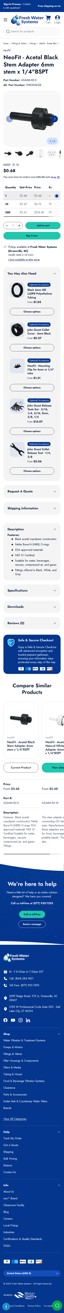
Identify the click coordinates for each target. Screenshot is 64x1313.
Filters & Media (12, 1067)
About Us (8, 1192)
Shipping (8, 1152)
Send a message (32, 924)
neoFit (6, 50)
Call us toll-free (32, 914)
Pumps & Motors (13, 1047)
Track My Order (12, 1138)
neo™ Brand (10, 1198)
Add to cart (43, 225)
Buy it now (32, 235)
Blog (6, 1212)
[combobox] (32, 31)
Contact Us (9, 1172)
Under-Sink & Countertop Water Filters (25, 1101)
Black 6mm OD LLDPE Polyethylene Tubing (39, 293)
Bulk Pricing (10, 1159)
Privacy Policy (34, 1305)
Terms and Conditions (13, 1305)
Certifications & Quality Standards (22, 1239)
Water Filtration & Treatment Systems (24, 1040)
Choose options (32, 311)
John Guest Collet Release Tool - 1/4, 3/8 (39, 453)
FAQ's (6, 1246)
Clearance (9, 1088)
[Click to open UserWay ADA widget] (6, 1306)
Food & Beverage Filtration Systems (24, 1081)
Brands (7, 1108)
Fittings (33, 43)
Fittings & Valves (19, 43)
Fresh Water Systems (21, 1283)
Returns (7, 1165)
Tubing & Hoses (12, 1074)
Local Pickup (10, 1225)
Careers (8, 1219)
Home (6, 43)
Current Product (21, 767)
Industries (8, 1232)
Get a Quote (10, 1145)
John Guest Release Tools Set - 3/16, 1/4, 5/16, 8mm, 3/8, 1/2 (39, 411)
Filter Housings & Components (21, 1061)
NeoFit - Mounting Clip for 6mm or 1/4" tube (40, 369)
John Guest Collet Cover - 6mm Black (39, 331)
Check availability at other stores (24, 259)
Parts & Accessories (15, 1094)
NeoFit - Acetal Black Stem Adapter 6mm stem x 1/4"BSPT (21, 746)
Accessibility (50, 1305)
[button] (48, 19)
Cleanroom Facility (13, 1205)
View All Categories (14, 1119)
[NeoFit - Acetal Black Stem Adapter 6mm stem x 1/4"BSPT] (21, 719)
